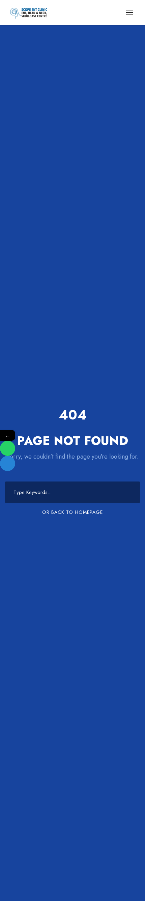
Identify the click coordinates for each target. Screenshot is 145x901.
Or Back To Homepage (72, 512)
